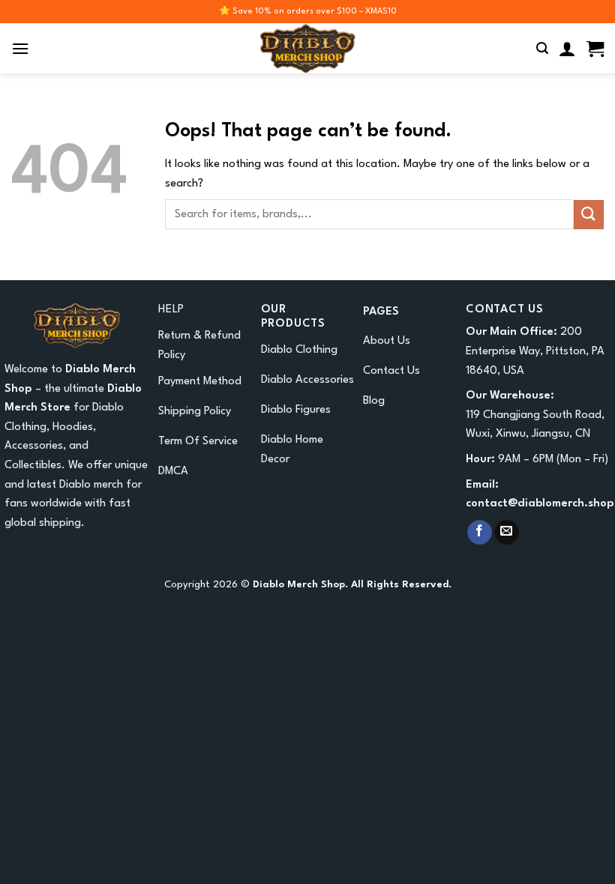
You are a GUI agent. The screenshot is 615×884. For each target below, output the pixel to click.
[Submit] (589, 214)
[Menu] (20, 48)
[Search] (542, 48)
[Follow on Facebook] (479, 532)
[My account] (567, 49)
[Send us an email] (506, 532)
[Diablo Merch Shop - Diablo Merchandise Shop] (308, 48)
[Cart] (595, 49)
